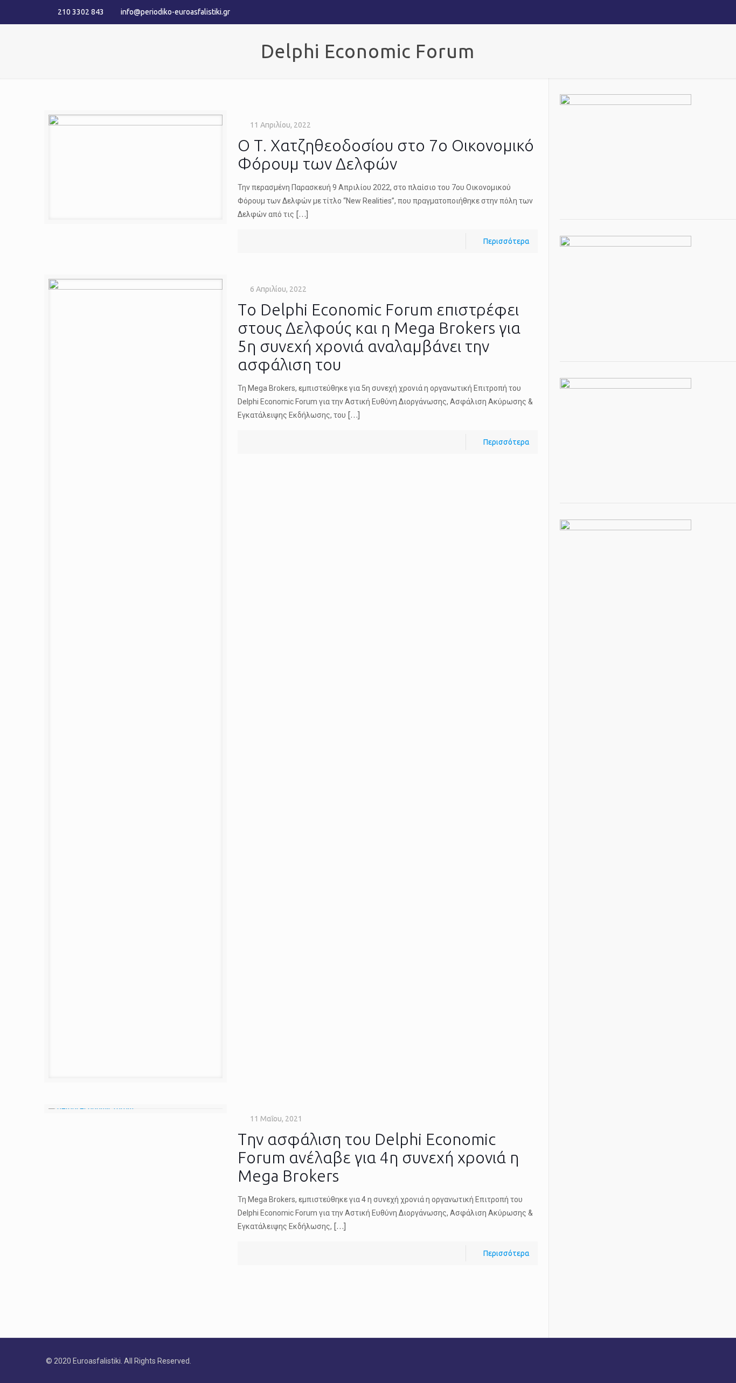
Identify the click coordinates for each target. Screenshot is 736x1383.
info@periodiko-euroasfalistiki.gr (175, 12)
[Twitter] (670, 11)
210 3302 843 (81, 12)
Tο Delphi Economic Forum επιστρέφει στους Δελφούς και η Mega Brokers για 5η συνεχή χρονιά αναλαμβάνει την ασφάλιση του (379, 337)
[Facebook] (655, 11)
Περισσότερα (506, 241)
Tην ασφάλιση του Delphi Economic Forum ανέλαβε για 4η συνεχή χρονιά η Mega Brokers (378, 1157)
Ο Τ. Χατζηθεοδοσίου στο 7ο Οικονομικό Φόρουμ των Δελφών (386, 154)
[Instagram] (684, 11)
